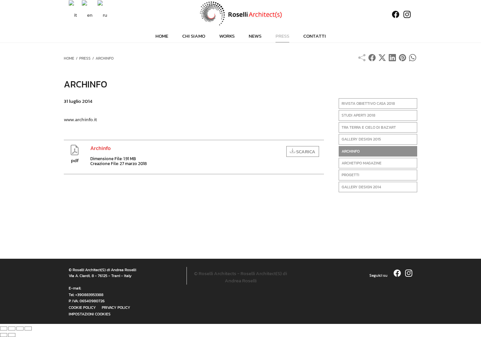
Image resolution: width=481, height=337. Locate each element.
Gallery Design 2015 (361, 139)
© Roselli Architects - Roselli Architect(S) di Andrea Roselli (240, 277)
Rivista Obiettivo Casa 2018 (368, 103)
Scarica (305, 151)
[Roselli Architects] (240, 13)
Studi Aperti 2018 (358, 115)
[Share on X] (382, 59)
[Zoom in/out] (28, 328)
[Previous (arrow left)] (3, 335)
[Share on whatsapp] (412, 59)
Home (161, 36)
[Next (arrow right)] (11, 335)
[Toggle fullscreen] (20, 328)
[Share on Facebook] (372, 59)
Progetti (350, 175)
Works (227, 36)
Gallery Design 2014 (361, 187)
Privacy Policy (116, 307)
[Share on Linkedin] (392, 59)
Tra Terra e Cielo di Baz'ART (369, 127)
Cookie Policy (82, 307)
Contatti (314, 36)
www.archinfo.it (80, 119)
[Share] (11, 328)
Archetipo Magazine (362, 163)
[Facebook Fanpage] (394, 14)
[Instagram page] (408, 14)
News (255, 36)
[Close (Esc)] (3, 328)
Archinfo (351, 151)
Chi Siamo (193, 36)
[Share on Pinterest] (402, 59)
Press (282, 36)
